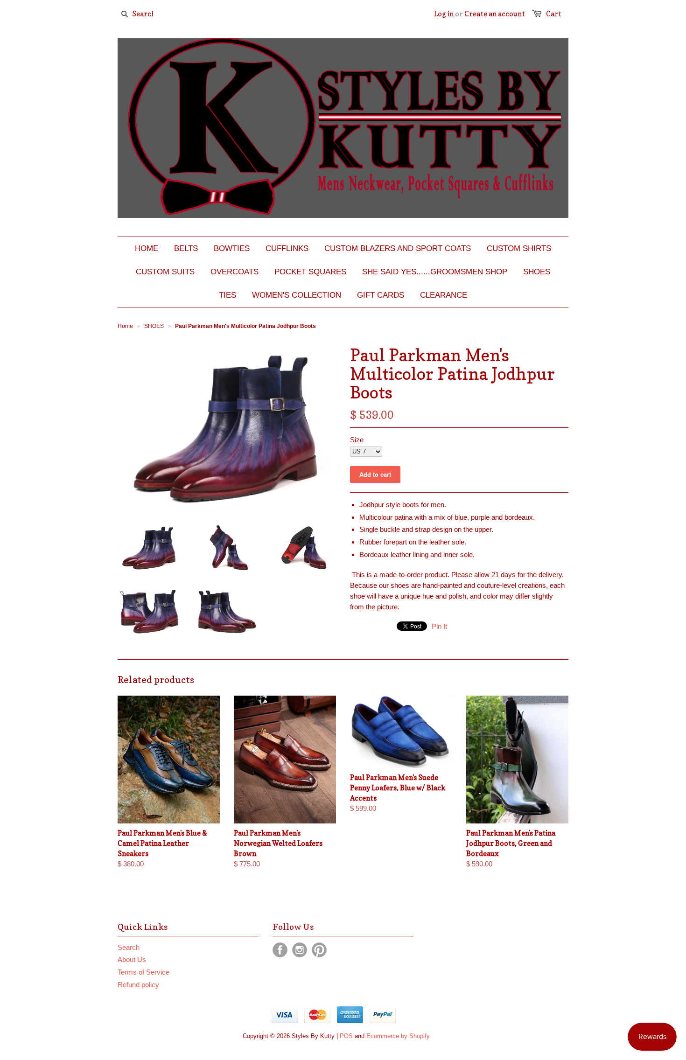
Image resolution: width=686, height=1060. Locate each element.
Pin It (439, 626)
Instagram (299, 949)
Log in (444, 13)
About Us (132, 959)
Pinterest (319, 949)
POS (346, 1035)
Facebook (280, 949)
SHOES (154, 326)
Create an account (494, 13)
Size (357, 440)
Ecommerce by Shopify (398, 1035)
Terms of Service (143, 972)
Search (129, 947)
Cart (553, 13)
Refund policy (138, 985)
